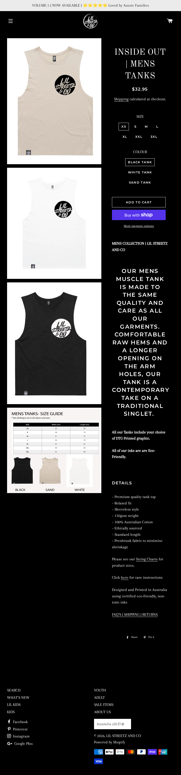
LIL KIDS (14, 704)
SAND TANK (140, 182)
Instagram (21, 736)
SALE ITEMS (103, 704)
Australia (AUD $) (110, 724)
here (124, 577)
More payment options (139, 226)
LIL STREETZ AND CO (123, 735)
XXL (138, 136)
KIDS (11, 712)
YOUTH (100, 690)
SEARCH (14, 690)
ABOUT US (102, 712)
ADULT (99, 697)
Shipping (121, 99)
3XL (154, 136)
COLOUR (140, 152)
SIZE (140, 116)
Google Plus (23, 743)
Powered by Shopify (109, 742)
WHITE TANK (140, 172)
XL (125, 136)
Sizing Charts (147, 559)
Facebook (20, 722)
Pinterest (20, 729)
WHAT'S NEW (18, 697)
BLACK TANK (140, 162)
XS (123, 126)
